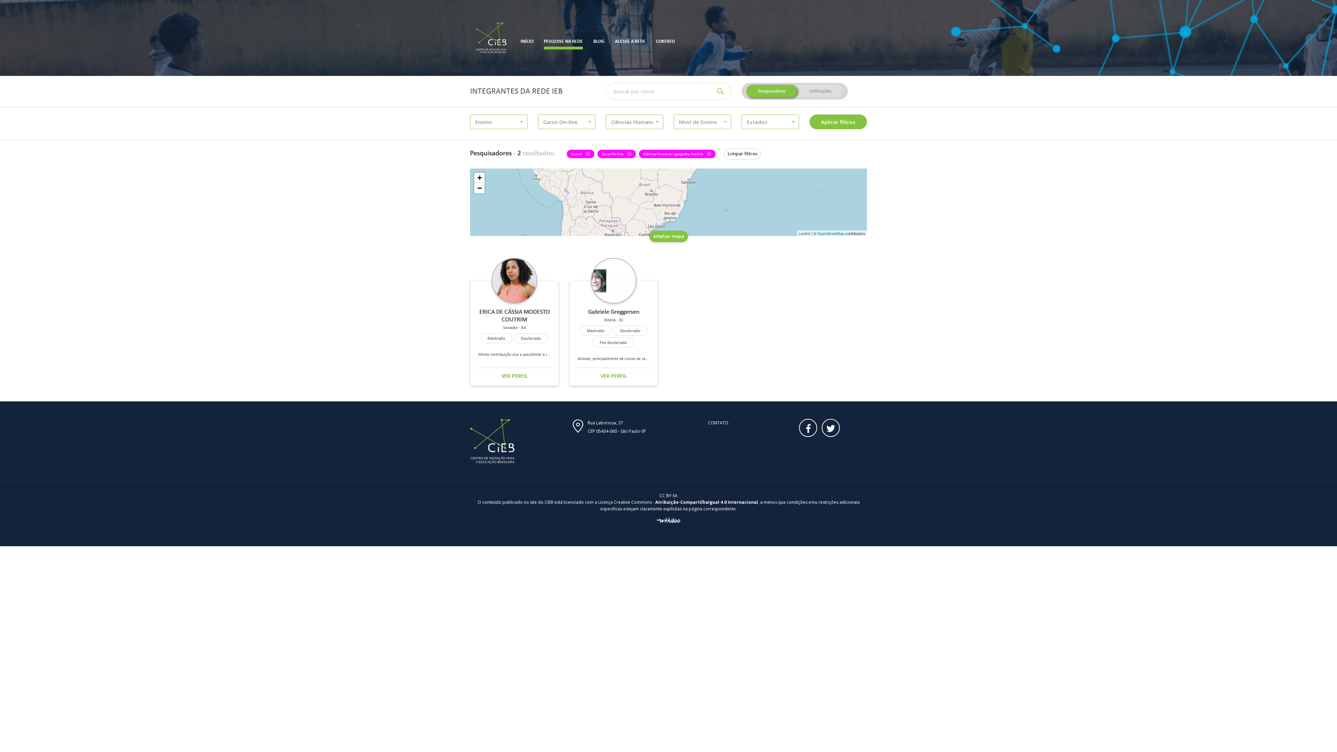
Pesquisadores (771, 91)
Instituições (820, 91)
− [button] (479, 188)
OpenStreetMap (830, 233)
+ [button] (479, 177)
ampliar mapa (668, 236)
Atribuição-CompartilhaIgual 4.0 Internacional (706, 502)
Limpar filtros (742, 153)
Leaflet (804, 233)
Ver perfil (514, 375)
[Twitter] (831, 428)
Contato (718, 423)
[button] (498, 122)
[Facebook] (808, 428)
